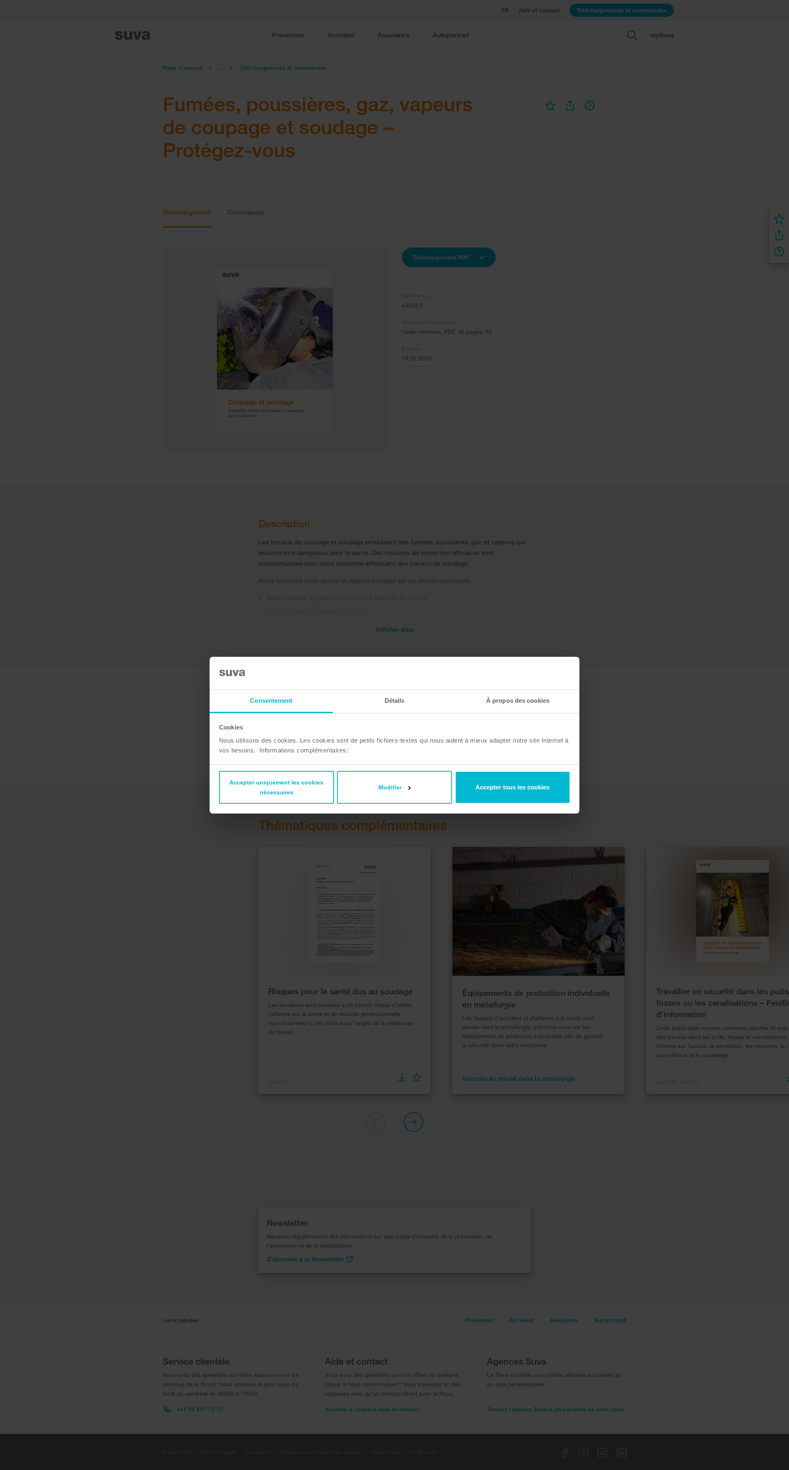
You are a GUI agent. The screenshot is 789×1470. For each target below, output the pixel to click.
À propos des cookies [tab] (517, 700)
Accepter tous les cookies (512, 787)
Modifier (389, 787)
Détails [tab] (395, 700)
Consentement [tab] (271, 700)
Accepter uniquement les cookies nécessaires (276, 787)
